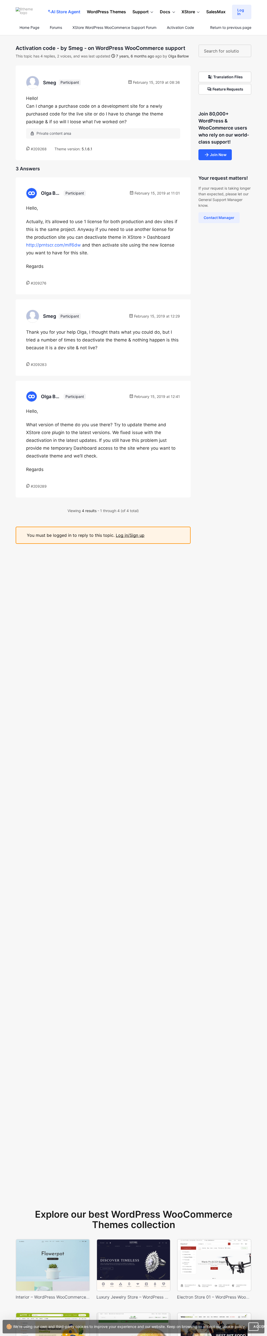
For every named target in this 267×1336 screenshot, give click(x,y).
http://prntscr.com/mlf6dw (53, 245)
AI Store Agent (65, 11)
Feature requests (228, 89)
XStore (188, 11)
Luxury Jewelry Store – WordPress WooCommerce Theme (133, 1297)
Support (140, 11)
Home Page (29, 27)
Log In (240, 12)
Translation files (228, 77)
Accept (255, 1326)
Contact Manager (219, 217)
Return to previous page (230, 27)
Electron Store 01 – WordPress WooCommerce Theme (214, 1297)
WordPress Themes (106, 11)
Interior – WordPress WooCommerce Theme (53, 1297)
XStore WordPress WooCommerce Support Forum (114, 27)
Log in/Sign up (130, 535)
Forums (56, 27)
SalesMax (216, 11)
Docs (165, 11)
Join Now (218, 154)
